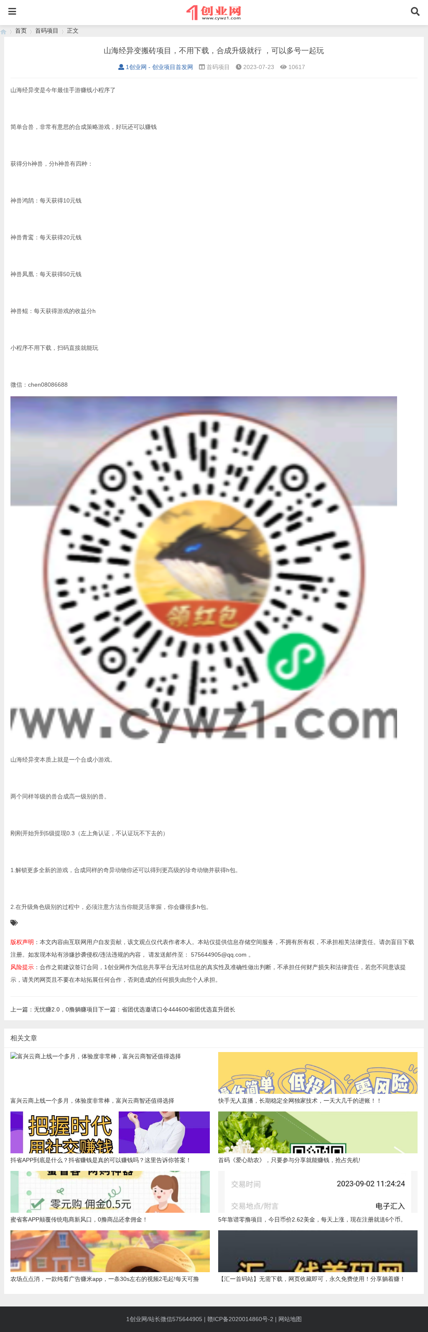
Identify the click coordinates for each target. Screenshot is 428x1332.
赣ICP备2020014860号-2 (240, 1319)
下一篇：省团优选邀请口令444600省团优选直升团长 (166, 1009)
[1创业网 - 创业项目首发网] (3, 31)
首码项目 (47, 30)
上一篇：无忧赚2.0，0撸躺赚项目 (54, 1009)
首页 (21, 30)
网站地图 (290, 1319)
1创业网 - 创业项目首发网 (159, 67)
